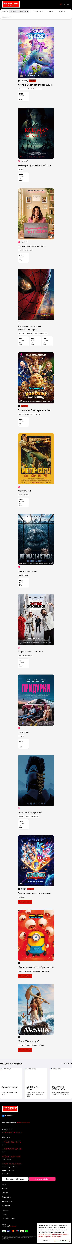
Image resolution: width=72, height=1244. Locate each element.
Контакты (5, 1210)
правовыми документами (23, 1122)
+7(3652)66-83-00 (11, 1149)
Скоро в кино (6, 1197)
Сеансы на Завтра (25, 902)
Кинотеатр (6, 1206)
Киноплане (13, 1226)
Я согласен (62, 1240)
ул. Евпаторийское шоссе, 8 (11, 1132)
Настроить (46, 1240)
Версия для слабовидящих (15, 1179)
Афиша (4, 1188)
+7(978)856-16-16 (11, 1141)
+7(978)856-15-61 (11, 1156)
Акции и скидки (7, 1201)
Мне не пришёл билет (42, 1179)
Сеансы (5, 1193)
